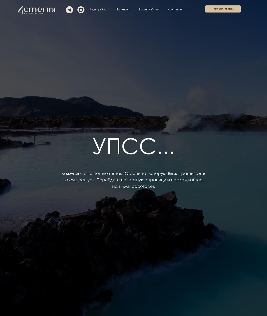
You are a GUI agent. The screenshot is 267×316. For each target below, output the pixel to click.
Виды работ (98, 9)
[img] (80, 9)
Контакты (175, 9)
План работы (149, 9)
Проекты (122, 9)
